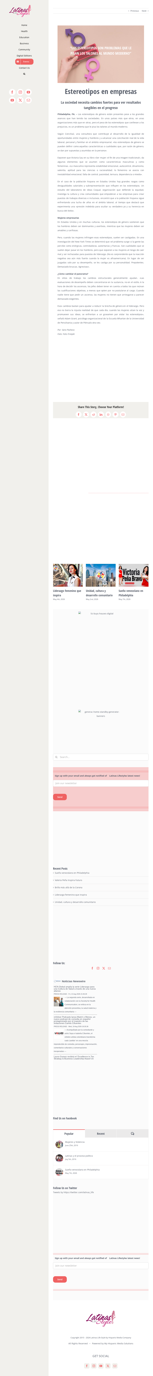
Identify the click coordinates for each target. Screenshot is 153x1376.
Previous (134, 10)
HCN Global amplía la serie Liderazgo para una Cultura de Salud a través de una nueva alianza (75, 988)
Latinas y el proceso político (79, 1155)
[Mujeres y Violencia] (59, 1142)
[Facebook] (86, 1366)
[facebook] (92, 968)
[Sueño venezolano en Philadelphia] (59, 1170)
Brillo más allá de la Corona (68, 887)
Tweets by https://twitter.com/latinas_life (73, 1192)
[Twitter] (108, 1366)
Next (144, 10)
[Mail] (115, 1366)
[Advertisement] (101, 369)
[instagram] (98, 968)
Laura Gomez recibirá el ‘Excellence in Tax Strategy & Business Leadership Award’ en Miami (74, 1058)
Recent (101, 1134)
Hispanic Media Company (119, 1337)
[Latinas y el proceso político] (59, 1156)
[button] (24, 74)
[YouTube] (101, 1366)
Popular (69, 1134)
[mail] (109, 968)
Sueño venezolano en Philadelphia (72, 872)
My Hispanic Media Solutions (118, 1343)
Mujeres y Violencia (75, 1142)
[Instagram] (94, 1366)
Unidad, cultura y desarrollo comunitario (75, 902)
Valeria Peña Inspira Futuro (68, 880)
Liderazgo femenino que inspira (71, 894)
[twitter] (103, 968)
